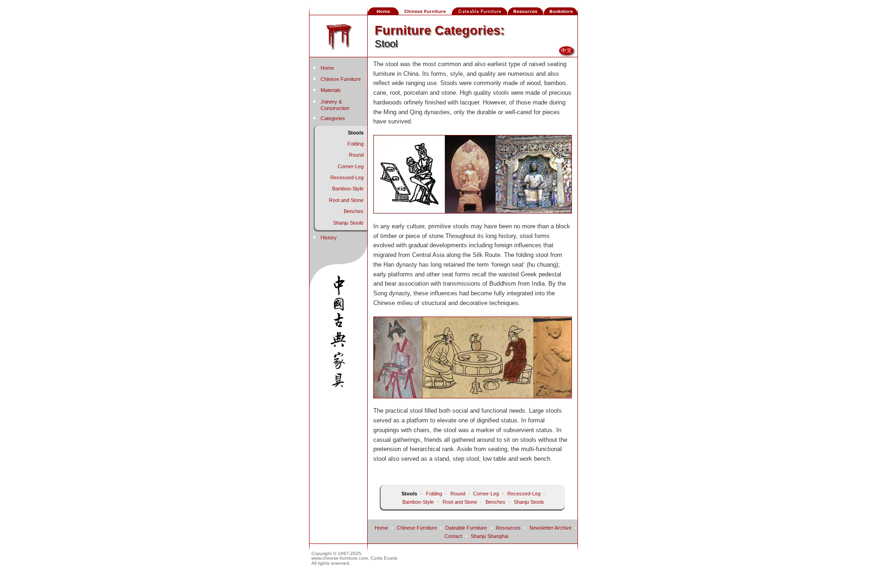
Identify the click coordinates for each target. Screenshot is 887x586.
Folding (355, 143)
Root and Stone (346, 200)
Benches (354, 211)
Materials (331, 90)
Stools (356, 132)
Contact (453, 536)
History (329, 237)
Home (327, 68)
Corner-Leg (351, 166)
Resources (508, 528)
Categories (333, 118)
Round (356, 155)
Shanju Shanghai (489, 536)
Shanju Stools (348, 223)
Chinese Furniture (341, 79)
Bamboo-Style (348, 188)
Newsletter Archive (550, 528)
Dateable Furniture (466, 528)
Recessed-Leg (347, 177)
